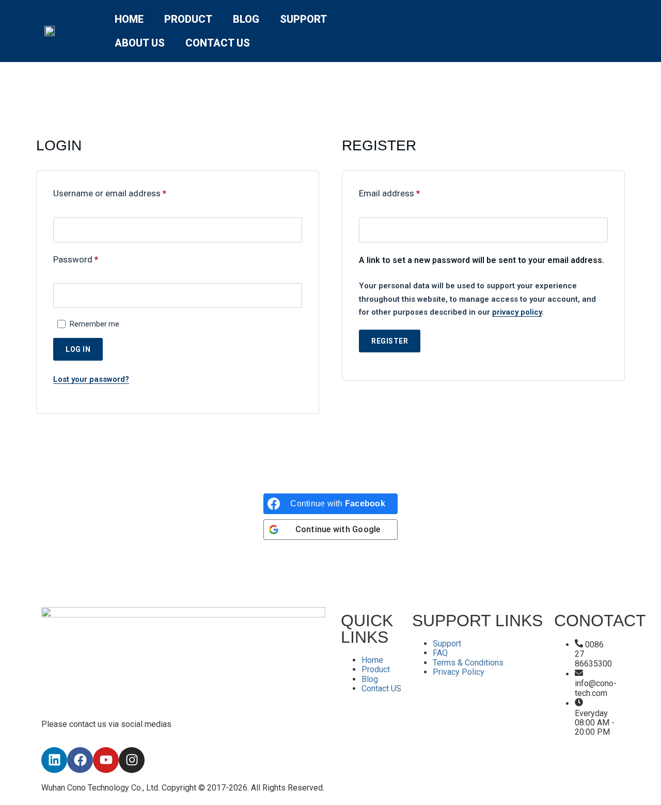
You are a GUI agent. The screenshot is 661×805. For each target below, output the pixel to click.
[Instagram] (132, 760)
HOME (129, 19)
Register (389, 341)
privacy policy (517, 312)
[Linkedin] (54, 760)
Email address (406, 193)
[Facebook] (80, 760)
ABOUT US (140, 43)
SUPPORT (303, 19)
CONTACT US (217, 43)
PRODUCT (188, 19)
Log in (78, 349)
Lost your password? (91, 379)
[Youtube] (106, 760)
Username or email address (126, 193)
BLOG (246, 19)
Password (92, 259)
